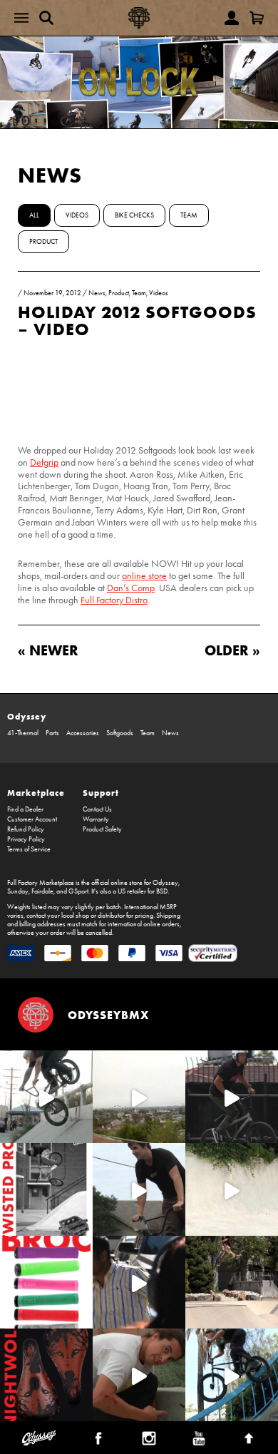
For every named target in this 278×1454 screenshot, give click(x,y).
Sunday (18, 891)
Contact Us (97, 809)
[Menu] (21, 18)
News (50, 175)
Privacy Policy (26, 839)
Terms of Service (29, 849)
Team (188, 215)
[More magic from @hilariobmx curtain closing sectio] (139, 1374)
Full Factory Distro (114, 600)
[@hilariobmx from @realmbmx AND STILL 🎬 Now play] (139, 1282)
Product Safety (102, 829)
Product (43, 241)
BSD (162, 891)
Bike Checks (134, 215)
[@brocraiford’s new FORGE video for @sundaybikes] (46, 1096)
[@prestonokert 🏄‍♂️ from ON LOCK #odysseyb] (139, 1096)
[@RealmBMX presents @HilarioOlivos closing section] (231, 1374)
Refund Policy (25, 829)
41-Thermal (22, 733)
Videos (77, 215)
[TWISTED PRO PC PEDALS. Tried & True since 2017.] (46, 1189)
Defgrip (44, 462)
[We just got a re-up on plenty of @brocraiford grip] (46, 1282)
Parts (52, 733)
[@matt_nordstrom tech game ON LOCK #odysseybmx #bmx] (139, 1189)
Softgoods (119, 733)
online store (144, 576)
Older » (232, 650)
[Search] (46, 18)
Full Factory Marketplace (40, 883)
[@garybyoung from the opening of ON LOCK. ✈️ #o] (231, 1096)
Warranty (96, 819)
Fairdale (42, 891)
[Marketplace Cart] (256, 18)
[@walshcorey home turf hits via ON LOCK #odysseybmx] (231, 1189)
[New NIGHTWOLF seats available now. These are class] (46, 1374)
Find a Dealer (25, 809)
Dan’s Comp (131, 588)
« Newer (48, 650)
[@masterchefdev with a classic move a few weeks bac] (231, 1282)
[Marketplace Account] (231, 18)
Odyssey (26, 716)
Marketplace (36, 792)
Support (101, 792)
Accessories (82, 733)
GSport (78, 891)
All (34, 215)
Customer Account (32, 819)
